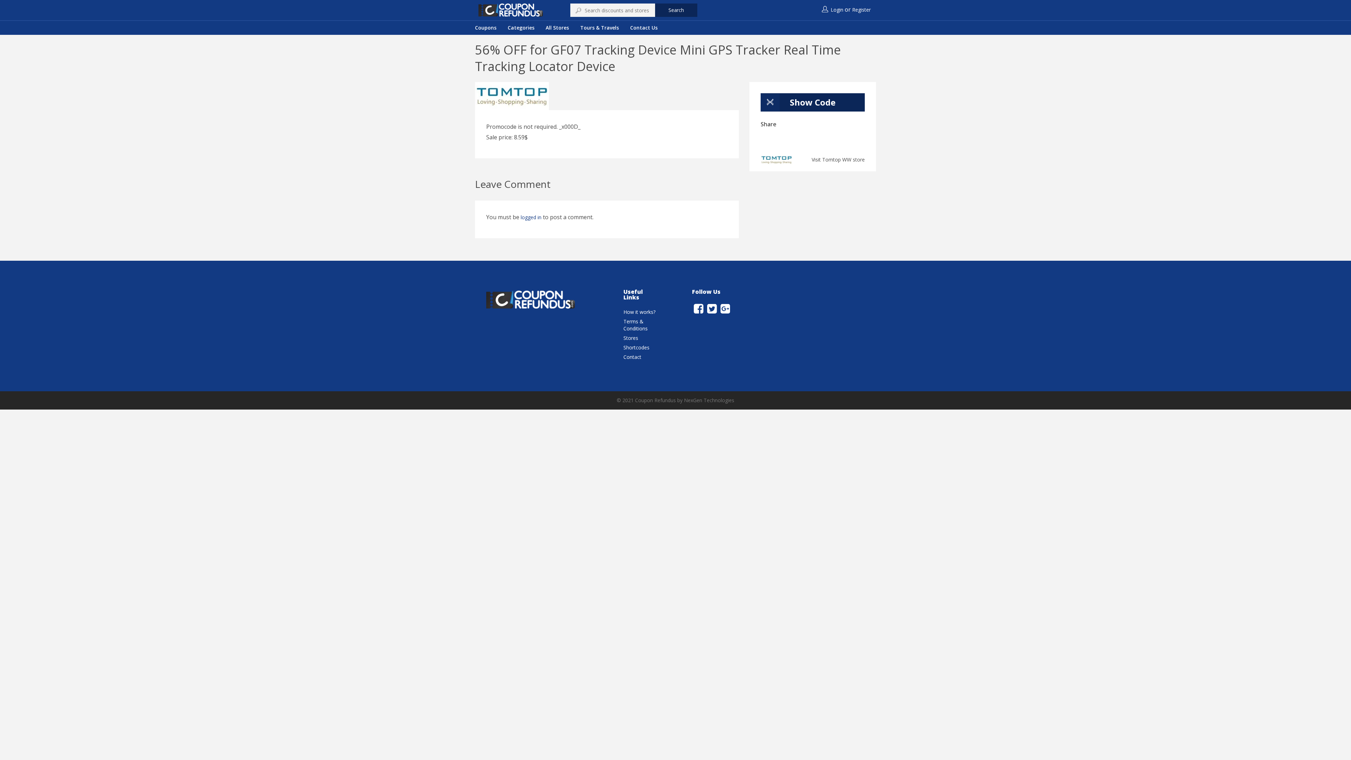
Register (861, 9)
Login (837, 9)
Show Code (813, 102)
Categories (521, 27)
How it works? (639, 312)
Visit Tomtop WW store (838, 159)
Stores (630, 338)
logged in (531, 217)
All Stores (557, 27)
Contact (632, 357)
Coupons (485, 27)
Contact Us (644, 27)
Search (676, 10)
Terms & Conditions (635, 325)
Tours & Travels (599, 27)
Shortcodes (636, 347)
